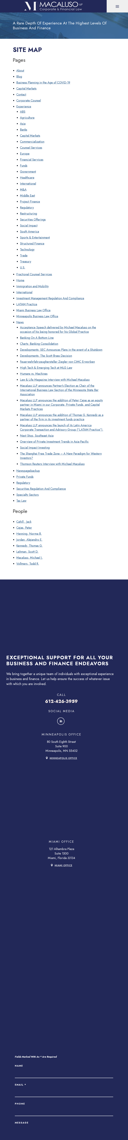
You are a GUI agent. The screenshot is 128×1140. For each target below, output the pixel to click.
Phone (20, 1103)
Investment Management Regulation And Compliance (50, 298)
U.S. (22, 267)
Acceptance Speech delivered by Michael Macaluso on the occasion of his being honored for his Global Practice (58, 329)
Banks (23, 130)
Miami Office (63, 865)
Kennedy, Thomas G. (29, 546)
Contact (21, 94)
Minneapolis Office (63, 758)
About (20, 70)
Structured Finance (32, 243)
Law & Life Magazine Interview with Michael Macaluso (55, 380)
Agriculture (27, 118)
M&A (23, 189)
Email (20, 1084)
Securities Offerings (33, 219)
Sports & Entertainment (35, 237)
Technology (27, 249)
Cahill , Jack (23, 522)
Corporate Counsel (28, 100)
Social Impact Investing (35, 447)
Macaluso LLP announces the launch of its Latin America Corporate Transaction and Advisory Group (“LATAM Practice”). (61, 427)
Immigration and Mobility (32, 286)
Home (20, 280)
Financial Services (31, 159)
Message (21, 1122)
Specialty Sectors (27, 495)
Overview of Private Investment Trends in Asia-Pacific (54, 441)
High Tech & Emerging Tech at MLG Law (46, 368)
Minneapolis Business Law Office (37, 316)
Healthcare (27, 177)
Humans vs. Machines (34, 374)
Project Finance (30, 201)
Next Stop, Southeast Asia (37, 435)
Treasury (25, 261)
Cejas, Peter (24, 528)
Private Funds (25, 477)
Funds (23, 165)
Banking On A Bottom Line (37, 338)
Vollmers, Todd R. (27, 564)
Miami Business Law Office (33, 310)
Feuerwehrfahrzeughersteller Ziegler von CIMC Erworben (57, 362)
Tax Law (21, 501)
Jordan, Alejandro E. (29, 540)
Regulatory (27, 207)
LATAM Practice (26, 304)
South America (29, 231)
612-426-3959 (61, 701)
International (28, 183)
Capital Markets (26, 88)
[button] (117, 6)
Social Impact (29, 225)
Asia (23, 124)
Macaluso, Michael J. (29, 558)
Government (28, 171)
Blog (19, 76)
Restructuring (28, 213)
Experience (23, 106)
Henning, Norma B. (29, 534)
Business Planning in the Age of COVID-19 (43, 82)
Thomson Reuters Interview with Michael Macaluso (52, 464)
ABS (22, 112)
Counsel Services (31, 147)
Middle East (27, 195)
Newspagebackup (28, 471)
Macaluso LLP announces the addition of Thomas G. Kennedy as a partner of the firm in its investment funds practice (61, 417)
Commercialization (32, 142)
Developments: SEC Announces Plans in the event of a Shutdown (61, 350)
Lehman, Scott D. (27, 552)
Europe (25, 153)
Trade (24, 255)
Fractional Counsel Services (34, 274)
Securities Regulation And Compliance (41, 489)
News (20, 322)
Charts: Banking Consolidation (39, 344)
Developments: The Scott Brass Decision (46, 356)
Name (19, 1065)
